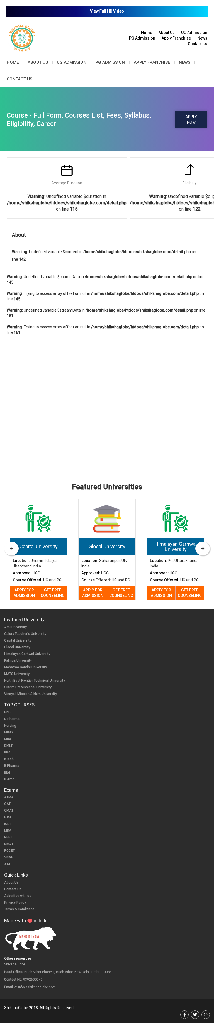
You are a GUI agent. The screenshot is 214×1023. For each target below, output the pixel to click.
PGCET (9, 851)
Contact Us (197, 43)
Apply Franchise (176, 38)
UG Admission (194, 32)
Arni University (15, 627)
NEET (8, 837)
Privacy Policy (15, 902)
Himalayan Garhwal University (27, 654)
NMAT (8, 844)
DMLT (8, 746)
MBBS (8, 732)
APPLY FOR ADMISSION (24, 593)
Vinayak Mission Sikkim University (30, 694)
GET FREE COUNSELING (53, 593)
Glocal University (17, 647)
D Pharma (12, 719)
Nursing (10, 726)
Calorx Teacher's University (25, 634)
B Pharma (11, 766)
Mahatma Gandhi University (25, 667)
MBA (7, 739)
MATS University (17, 674)
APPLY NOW (191, 119)
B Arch (9, 779)
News (202, 38)
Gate (7, 817)
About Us (167, 32)
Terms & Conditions (19, 909)
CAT (7, 804)
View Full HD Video (107, 11)
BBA (7, 752)
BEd (7, 772)
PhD (7, 712)
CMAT (8, 810)
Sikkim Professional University (28, 687)
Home (146, 32)
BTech (9, 759)
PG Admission (142, 38)
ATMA (9, 797)
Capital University (17, 640)
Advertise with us (17, 896)
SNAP (8, 857)
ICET (7, 824)
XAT (7, 864)
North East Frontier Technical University (34, 680)
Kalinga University (18, 660)
